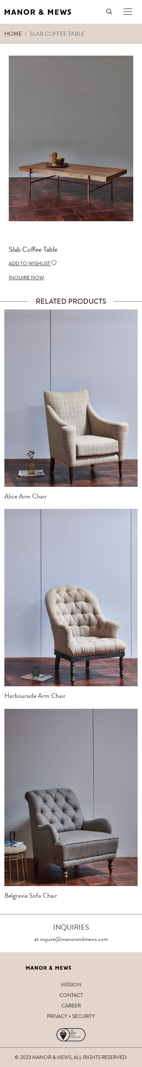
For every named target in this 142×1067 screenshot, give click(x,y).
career (71, 1005)
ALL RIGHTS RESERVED (100, 1057)
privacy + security (71, 1016)
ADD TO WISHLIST (30, 263)
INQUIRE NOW (26, 277)
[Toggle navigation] (128, 12)
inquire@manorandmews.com (74, 939)
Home (13, 33)
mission (71, 984)
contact (71, 995)
